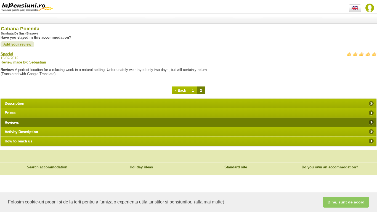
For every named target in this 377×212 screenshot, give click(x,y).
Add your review (17, 44)
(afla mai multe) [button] (209, 202)
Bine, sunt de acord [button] (346, 202)
